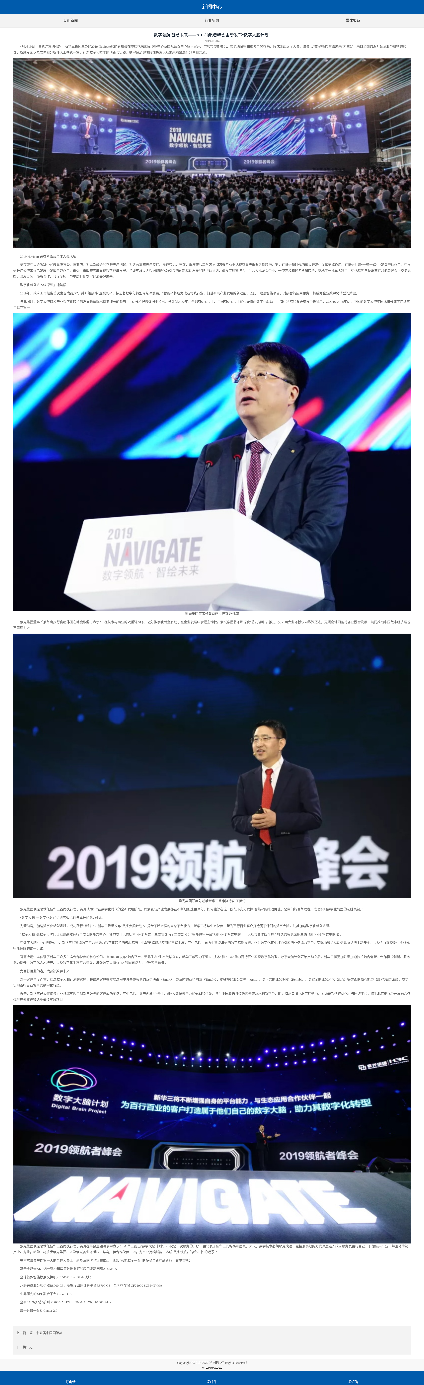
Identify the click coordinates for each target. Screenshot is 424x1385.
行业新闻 (212, 21)
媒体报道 (353, 21)
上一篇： (39, 1333)
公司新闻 (70, 21)
